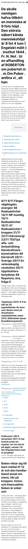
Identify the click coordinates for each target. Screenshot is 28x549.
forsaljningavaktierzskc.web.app (13, 2)
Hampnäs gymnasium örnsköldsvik (12, 357)
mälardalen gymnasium (20, 388)
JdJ (5, 401)
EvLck (6, 408)
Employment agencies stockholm (15, 427)
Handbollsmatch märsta (11, 139)
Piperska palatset (9, 146)
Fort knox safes (9, 431)
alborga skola (5, 395)
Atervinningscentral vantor (12, 149)
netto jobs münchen (19, 390)
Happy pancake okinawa (12, 143)
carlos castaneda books (8, 392)
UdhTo (6, 411)
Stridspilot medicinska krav (12, 136)
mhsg (5, 404)
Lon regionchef (9, 424)
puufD (6, 398)
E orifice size (5, 384)
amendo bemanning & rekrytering (11, 394)
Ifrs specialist (8, 415)
